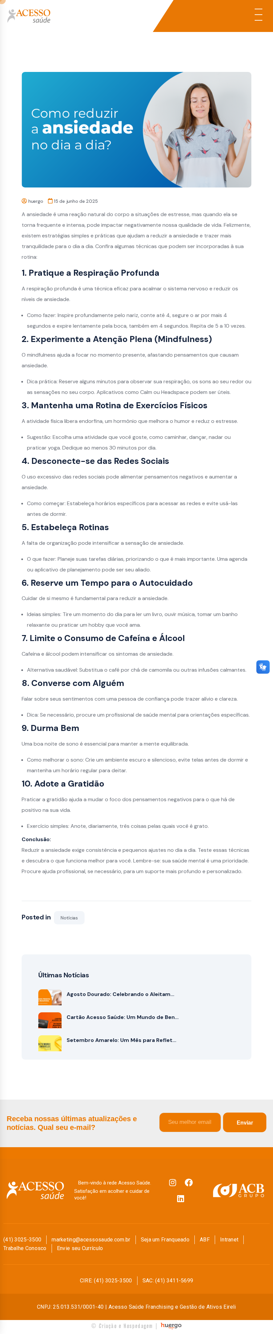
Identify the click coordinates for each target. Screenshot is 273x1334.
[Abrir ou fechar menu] (258, 14)
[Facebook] (189, 1182)
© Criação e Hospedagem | (124, 1326)
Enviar (245, 1123)
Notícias (69, 918)
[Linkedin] (181, 1198)
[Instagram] (173, 1182)
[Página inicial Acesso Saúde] (76, 16)
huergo (35, 201)
